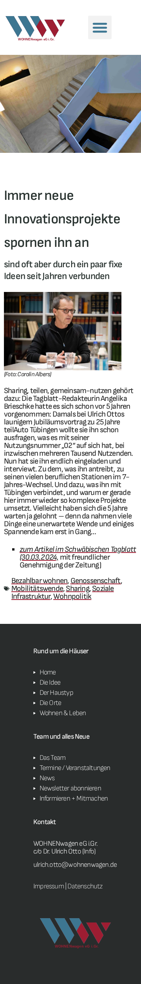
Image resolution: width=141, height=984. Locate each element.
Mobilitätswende (37, 588)
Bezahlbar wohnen (39, 580)
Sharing (77, 588)
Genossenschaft (95, 580)
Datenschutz (84, 886)
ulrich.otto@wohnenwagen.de (75, 865)
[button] (100, 27)
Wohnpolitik (72, 596)
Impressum (48, 886)
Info (89, 851)
